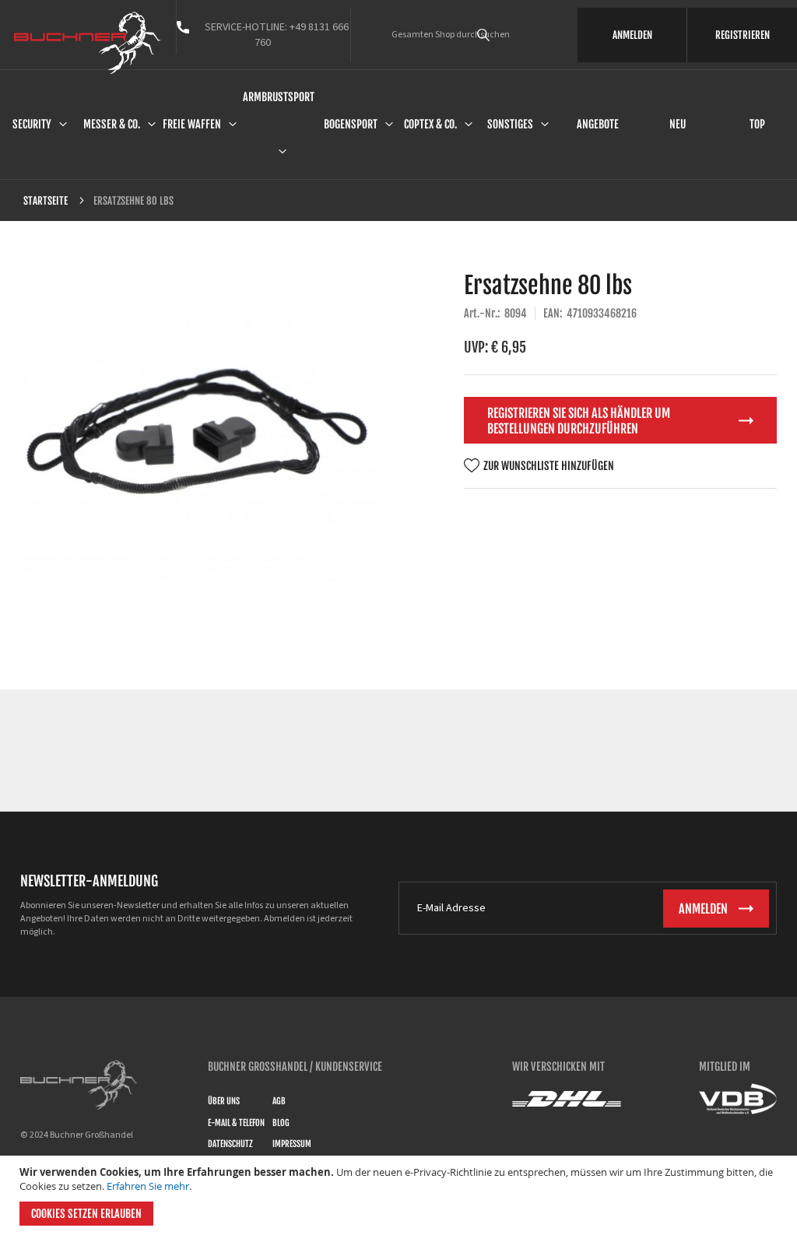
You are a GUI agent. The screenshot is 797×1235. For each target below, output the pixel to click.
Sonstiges (510, 124)
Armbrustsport (278, 97)
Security (31, 124)
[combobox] (505, 35)
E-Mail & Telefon (236, 1122)
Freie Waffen (192, 124)
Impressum (291, 1144)
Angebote (598, 124)
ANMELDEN (632, 35)
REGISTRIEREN (742, 35)
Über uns (224, 1101)
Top (757, 124)
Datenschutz (230, 1144)
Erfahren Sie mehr (148, 1186)
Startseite (45, 201)
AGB (279, 1101)
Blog (281, 1122)
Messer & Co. (111, 124)
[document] (400, 1195)
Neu (677, 124)
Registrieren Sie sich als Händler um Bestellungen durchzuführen (578, 421)
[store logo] (87, 43)
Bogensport (350, 124)
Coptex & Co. (430, 124)
